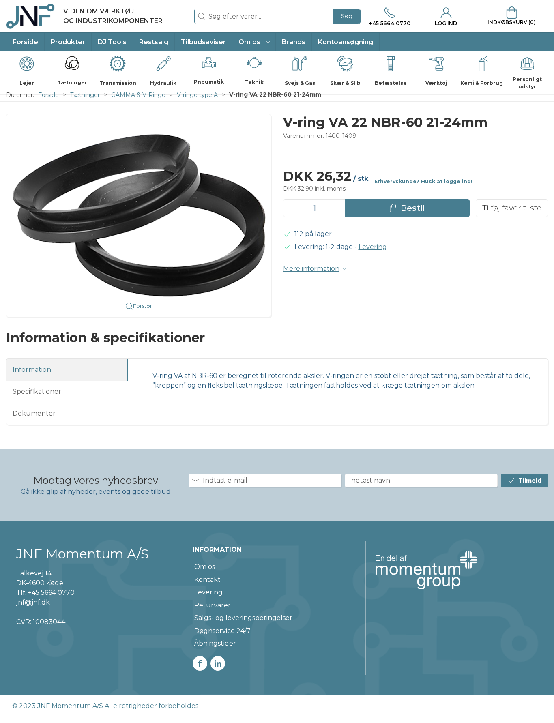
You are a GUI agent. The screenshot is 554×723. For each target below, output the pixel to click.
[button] (254, 42)
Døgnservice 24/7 (222, 631)
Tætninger (85, 95)
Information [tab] (32, 369)
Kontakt (207, 580)
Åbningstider (215, 643)
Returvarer (212, 605)
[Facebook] (200, 663)
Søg (346, 16)
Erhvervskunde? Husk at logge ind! (423, 181)
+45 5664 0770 (51, 592)
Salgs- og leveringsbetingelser (243, 618)
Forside (48, 95)
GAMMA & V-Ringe (138, 95)
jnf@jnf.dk (33, 602)
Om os (204, 567)
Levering (373, 247)
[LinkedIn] (217, 663)
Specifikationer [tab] (37, 391)
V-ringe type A (197, 95)
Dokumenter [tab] (34, 413)
